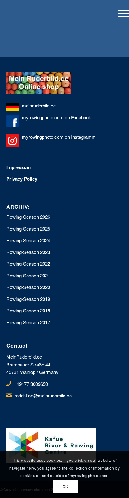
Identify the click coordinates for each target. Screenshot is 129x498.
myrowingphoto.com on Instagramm (59, 136)
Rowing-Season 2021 (28, 275)
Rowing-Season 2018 (28, 310)
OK (65, 486)
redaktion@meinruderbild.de (43, 395)
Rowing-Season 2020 (28, 287)
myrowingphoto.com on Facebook (56, 117)
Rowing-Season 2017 (28, 322)
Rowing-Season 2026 (28, 216)
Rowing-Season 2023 (28, 252)
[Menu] (120, 12)
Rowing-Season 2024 (28, 240)
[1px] (51, 12)
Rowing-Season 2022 (28, 263)
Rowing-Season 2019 (28, 299)
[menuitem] (120, 12)
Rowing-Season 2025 (28, 228)
